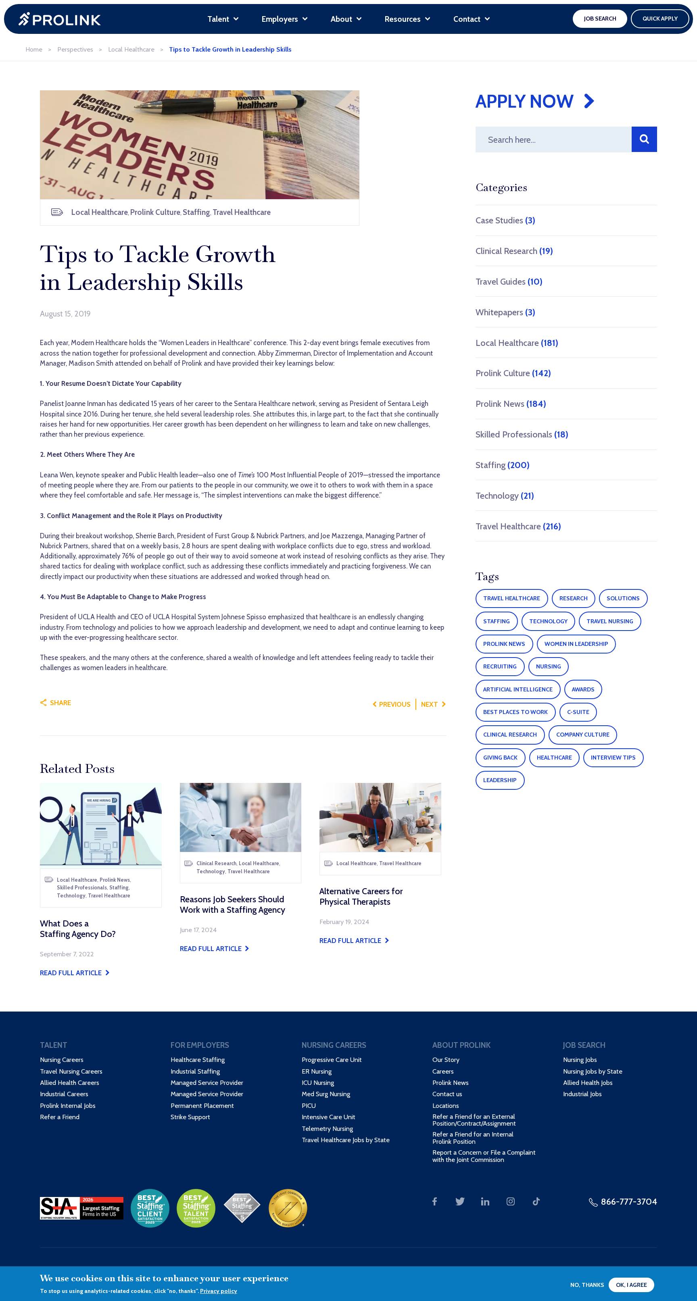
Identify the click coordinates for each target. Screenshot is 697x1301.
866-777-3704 (629, 1201)
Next (429, 704)
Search (644, 139)
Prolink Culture (513, 373)
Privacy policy (218, 1291)
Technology (505, 495)
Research (573, 598)
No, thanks (587, 1285)
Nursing (548, 666)
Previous (395, 704)
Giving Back (500, 757)
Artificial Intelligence (518, 689)
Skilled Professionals (522, 434)
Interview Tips (613, 757)
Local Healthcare (131, 49)
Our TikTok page (536, 1202)
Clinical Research (514, 251)
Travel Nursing (609, 621)
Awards (583, 689)
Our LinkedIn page (485, 1202)
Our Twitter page (460, 1202)
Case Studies (505, 220)
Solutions (623, 598)
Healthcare (554, 757)
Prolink (59, 19)
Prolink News (511, 403)
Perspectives (75, 49)
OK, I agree (631, 1285)
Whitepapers (505, 312)
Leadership (500, 780)
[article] (101, 880)
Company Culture (582, 734)
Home (33, 49)
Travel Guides (509, 281)
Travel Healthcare (518, 526)
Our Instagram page (511, 1202)
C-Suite (578, 712)
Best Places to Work (515, 712)
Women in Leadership (576, 643)
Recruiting (500, 666)
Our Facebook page (435, 1202)
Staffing (503, 465)
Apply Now (525, 101)
